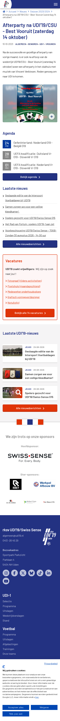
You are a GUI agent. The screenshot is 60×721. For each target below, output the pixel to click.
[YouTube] (6, 581)
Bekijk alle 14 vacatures (29, 312)
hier (37, 697)
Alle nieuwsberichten (28, 244)
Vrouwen (51, 44)
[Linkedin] (48, 573)
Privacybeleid (51, 663)
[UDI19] (6, 4)
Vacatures (14, 261)
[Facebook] (14, 573)
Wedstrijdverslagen (13, 615)
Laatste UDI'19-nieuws (20, 333)
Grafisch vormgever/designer (24, 297)
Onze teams (9, 653)
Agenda (9, 133)
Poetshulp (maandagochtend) (24, 286)
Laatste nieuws (15, 188)
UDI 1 (42, 44)
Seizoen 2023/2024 (40, 11)
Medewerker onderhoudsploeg (24, 291)
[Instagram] (6, 573)
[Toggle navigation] (55, 4)
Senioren (33, 44)
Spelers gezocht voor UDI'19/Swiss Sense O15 (30, 217)
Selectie (7, 601)
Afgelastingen (10, 644)
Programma (9, 606)
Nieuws (23, 11)
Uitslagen (8, 610)
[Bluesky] (31, 573)
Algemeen (20, 44)
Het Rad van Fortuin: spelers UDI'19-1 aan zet (29, 224)
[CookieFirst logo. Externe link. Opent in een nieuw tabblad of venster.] (3, 666)
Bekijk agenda (28, 176)
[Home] (4, 11)
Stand (6, 620)
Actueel (12, 11)
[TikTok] (40, 573)
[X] (23, 573)
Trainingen (8, 648)
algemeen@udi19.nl (13, 535)
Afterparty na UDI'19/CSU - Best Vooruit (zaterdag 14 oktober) (29, 16)
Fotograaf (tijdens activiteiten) (25, 280)
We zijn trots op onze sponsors (30, 436)
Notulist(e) (13, 302)
